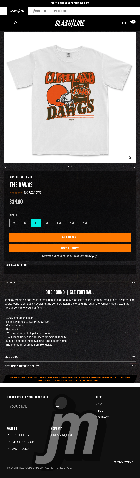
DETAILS (10, 282)
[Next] (134, 167)
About (100, 410)
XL (47, 223)
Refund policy (18, 435)
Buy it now (70, 248)
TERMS (129, 462)
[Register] (57, 406)
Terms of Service (20, 441)
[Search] (15, 22)
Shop (99, 403)
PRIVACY (118, 462)
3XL (72, 223)
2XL (59, 223)
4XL (85, 223)
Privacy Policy (18, 448)
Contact (102, 417)
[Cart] (131, 22)
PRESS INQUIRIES (63, 435)
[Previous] (5, 167)
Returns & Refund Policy (22, 366)
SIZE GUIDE (11, 356)
